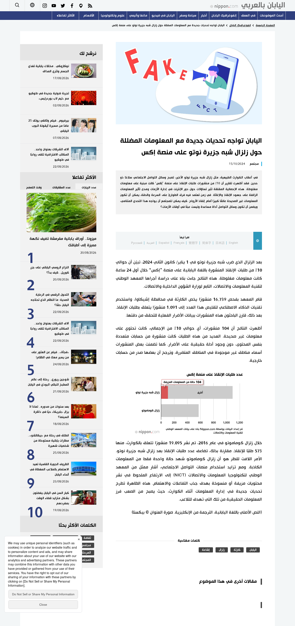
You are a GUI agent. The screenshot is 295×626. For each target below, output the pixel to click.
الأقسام (88, 15)
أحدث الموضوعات (271, 15)
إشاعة (206, 550)
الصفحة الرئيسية (265, 25)
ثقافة (87, 538)
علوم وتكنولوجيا (113, 15)
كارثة (237, 550)
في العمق (248, 15)
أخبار (204, 15)
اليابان (253, 550)
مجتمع (254, 164)
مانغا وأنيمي (138, 15)
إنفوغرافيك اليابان (223, 15)
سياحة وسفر (187, 15)
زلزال (222, 550)
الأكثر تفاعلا (66, 15)
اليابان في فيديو (163, 15)
